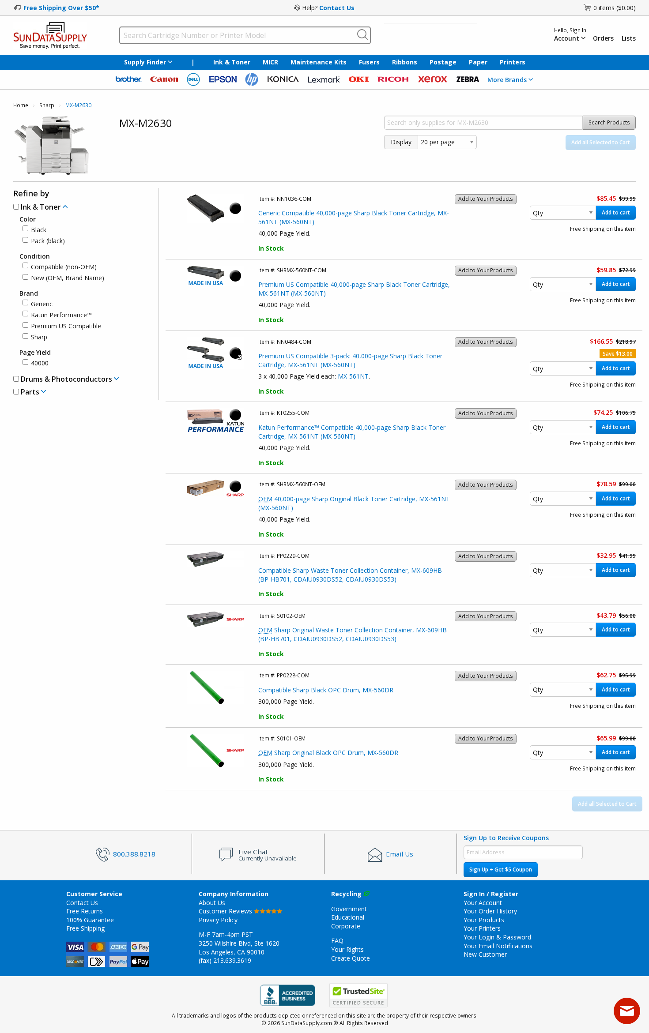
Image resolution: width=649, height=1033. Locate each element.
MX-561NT (353, 376)
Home (20, 105)
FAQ (337, 940)
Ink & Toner (231, 62)
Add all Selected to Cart (600, 142)
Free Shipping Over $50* (61, 8)
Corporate (345, 926)
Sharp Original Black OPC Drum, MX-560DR (328, 752)
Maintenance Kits (319, 62)
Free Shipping (85, 928)
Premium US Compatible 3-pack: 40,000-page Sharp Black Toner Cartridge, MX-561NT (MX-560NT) (350, 360)
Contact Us (337, 8)
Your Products (484, 920)
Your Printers (482, 928)
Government (349, 909)
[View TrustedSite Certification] (358, 995)
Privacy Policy (218, 920)
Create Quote (350, 958)
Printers (512, 62)
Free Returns (84, 911)
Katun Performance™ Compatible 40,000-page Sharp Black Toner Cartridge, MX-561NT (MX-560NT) (351, 431)
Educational (347, 917)
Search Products (609, 122)
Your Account (483, 902)
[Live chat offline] (627, 1011)
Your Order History (490, 911)
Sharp (46, 105)
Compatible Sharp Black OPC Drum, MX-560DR (325, 690)
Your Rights (347, 949)
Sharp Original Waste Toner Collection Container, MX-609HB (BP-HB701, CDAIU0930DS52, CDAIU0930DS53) (352, 634)
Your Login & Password (497, 937)
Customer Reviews (226, 911)
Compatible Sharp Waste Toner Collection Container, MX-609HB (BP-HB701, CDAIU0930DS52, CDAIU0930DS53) (350, 574)
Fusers (369, 62)
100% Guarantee (90, 920)
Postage (443, 62)
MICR (270, 62)
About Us (212, 902)
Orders (603, 38)
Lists (629, 38)
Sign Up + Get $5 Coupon (500, 869)
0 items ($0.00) (614, 8)
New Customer (485, 954)
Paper (478, 62)
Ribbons (404, 62)
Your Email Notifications (498, 946)
